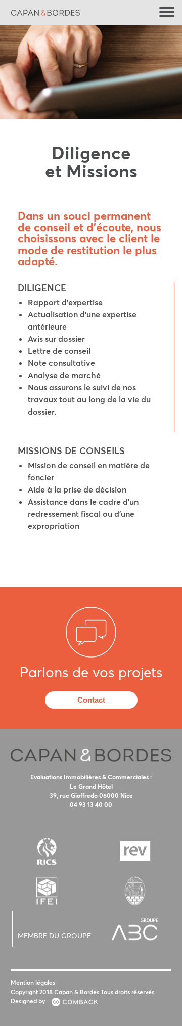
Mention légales (33, 983)
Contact (91, 699)
